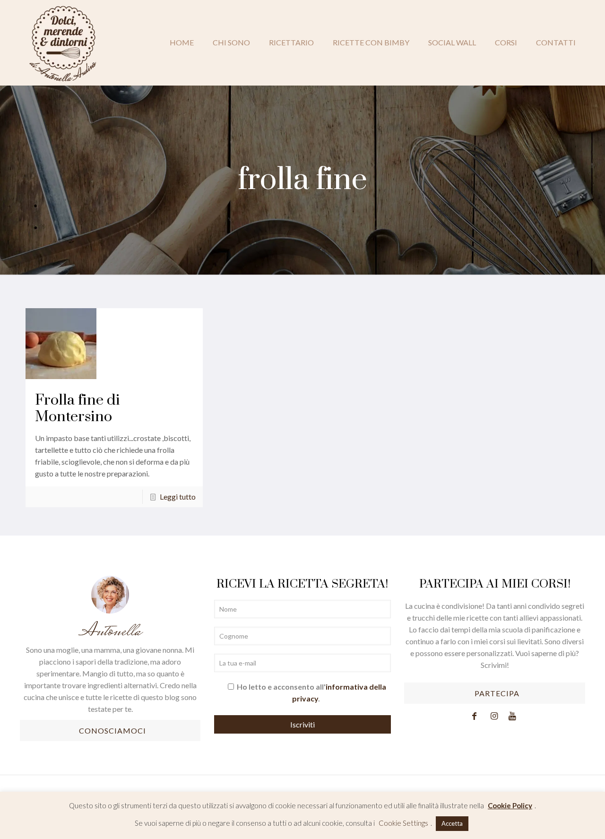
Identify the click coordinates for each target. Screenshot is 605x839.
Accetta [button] (452, 823)
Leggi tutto (178, 496)
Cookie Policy (510, 805)
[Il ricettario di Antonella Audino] (62, 42)
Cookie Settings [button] (403, 823)
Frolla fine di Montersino (77, 408)
